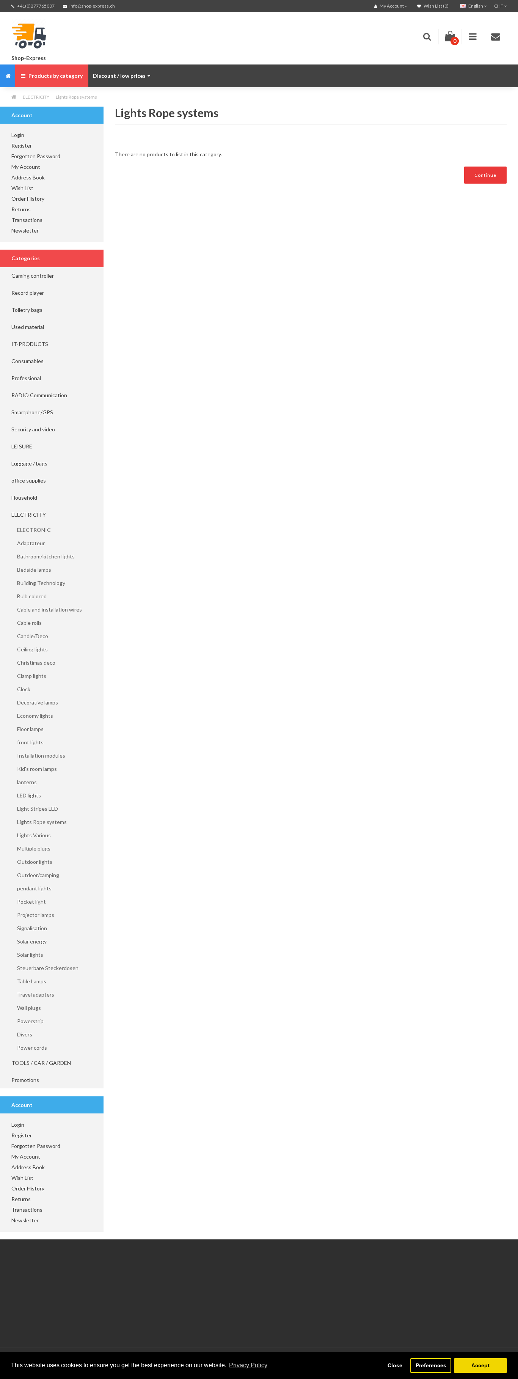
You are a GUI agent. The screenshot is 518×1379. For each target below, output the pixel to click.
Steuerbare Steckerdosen (44, 968)
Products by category (55, 75)
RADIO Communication (39, 395)
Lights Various (31, 835)
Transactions (26, 220)
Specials (189, 1293)
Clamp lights (28, 676)
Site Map (190, 1322)
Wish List (22, 188)
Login (17, 135)
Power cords (29, 1047)
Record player (27, 292)
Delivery (21, 1303)
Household (24, 497)
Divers (21, 1034)
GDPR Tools (26, 1284)
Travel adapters (32, 994)
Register (21, 145)
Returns (21, 209)
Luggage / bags (29, 463)
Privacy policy (27, 1312)
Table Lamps (28, 981)
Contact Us (109, 1284)
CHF (499, 6)
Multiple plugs (30, 848)
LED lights (26, 795)
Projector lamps (32, 915)
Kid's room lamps (34, 769)
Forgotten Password (35, 156)
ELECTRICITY (36, 97)
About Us (22, 1293)
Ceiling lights (29, 649)
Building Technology (38, 583)
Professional (26, 378)
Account (106, 1293)
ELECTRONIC (31, 530)
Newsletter (25, 230)
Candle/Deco (29, 636)
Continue (485, 175)
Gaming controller (32, 275)
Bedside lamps (31, 569)
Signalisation (29, 928)
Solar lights (27, 954)
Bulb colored (29, 596)
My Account (25, 167)
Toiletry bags (26, 310)
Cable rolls (26, 623)
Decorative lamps (34, 702)
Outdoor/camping (35, 875)
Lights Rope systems (76, 97)
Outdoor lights (31, 862)
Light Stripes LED (34, 808)
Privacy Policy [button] (248, 1365)
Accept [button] (480, 1365)
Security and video (33, 429)
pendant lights (31, 888)
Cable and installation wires (46, 609)
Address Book (28, 177)
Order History (27, 198)
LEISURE (21, 446)
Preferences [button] (431, 1365)
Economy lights (32, 715)
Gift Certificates (199, 1284)
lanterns (24, 782)
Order (103, 1312)
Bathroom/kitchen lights (43, 556)
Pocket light (28, 901)
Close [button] (395, 1365)
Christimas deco (33, 662)
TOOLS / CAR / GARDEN (41, 1063)
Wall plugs (26, 1008)
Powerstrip (27, 1021)
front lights (27, 742)
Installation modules (38, 755)
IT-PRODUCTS (29, 344)
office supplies (28, 480)
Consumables (27, 361)
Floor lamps (27, 729)
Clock (20, 689)
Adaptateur (28, 543)
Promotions (25, 1080)
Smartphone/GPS (32, 412)
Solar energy (29, 941)
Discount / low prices (119, 75)
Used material (27, 327)
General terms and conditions (46, 1322)
